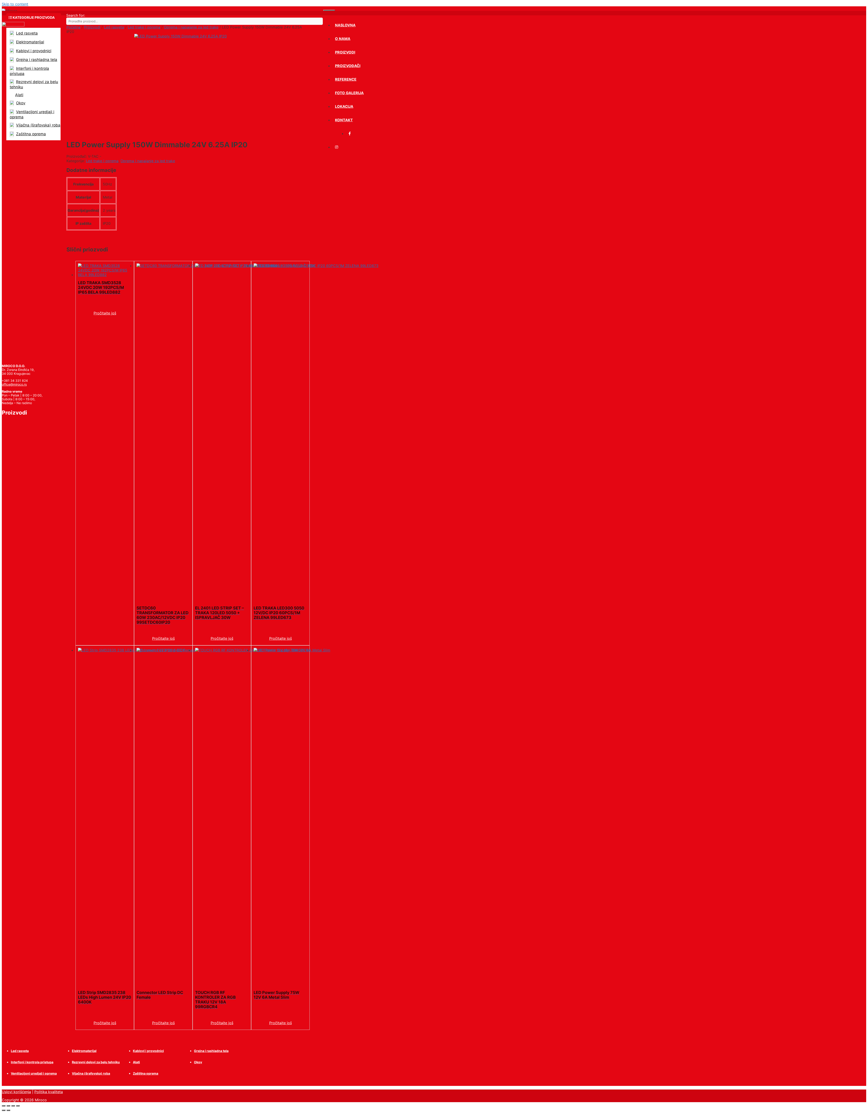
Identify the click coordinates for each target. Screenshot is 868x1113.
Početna (73, 27)
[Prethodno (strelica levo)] (3, 1110)
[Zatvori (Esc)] (18, 1105)
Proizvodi (345, 52)
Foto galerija (349, 93)
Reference (345, 79)
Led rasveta (114, 27)
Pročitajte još (105, 313)
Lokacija (344, 106)
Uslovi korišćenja (16, 1092)
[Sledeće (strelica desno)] (8, 1110)
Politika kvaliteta (48, 1092)
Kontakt (344, 120)
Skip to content (15, 4)
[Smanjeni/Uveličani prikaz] (3, 1105)
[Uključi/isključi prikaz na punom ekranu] (8, 1105)
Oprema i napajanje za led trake (191, 27)
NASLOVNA (345, 25)
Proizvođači (347, 65)
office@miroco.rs (14, 384)
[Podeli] (13, 1105)
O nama (342, 38)
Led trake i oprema (144, 27)
